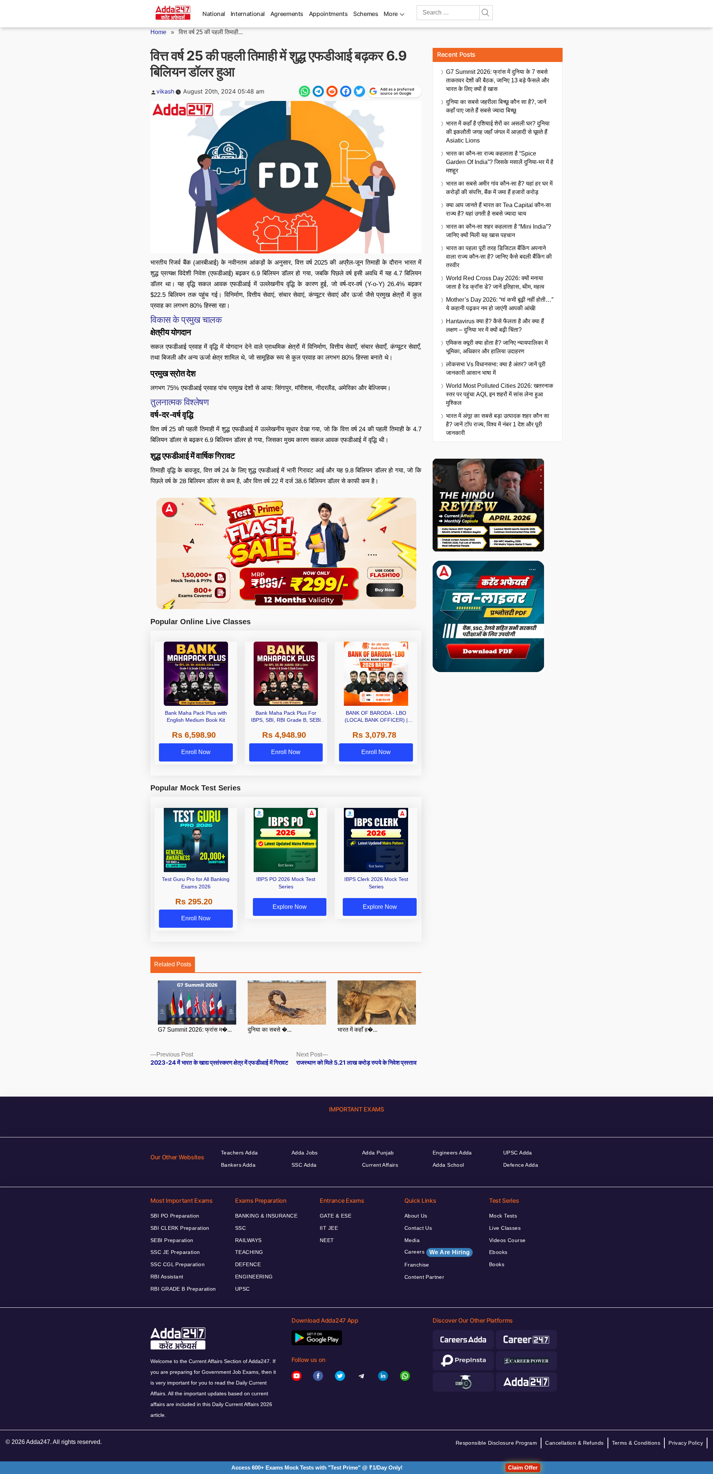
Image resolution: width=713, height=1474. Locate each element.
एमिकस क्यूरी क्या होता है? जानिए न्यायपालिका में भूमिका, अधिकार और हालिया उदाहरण (497, 347)
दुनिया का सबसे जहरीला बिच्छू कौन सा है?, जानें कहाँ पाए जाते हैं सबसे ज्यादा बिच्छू (496, 106)
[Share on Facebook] (345, 91)
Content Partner (424, 1277)
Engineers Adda (452, 1153)
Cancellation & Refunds (574, 1443)
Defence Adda (520, 1165)
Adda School (448, 1165)
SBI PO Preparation (174, 1216)
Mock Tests (503, 1216)
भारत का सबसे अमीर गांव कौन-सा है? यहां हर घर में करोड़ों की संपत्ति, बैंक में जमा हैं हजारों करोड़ (499, 187)
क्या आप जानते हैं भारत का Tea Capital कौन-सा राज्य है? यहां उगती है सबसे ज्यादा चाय (498, 209)
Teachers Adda (239, 1153)
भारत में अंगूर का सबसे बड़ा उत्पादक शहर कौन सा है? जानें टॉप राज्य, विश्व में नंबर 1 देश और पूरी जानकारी (497, 424)
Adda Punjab (378, 1153)
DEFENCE (248, 1264)
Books (496, 1264)
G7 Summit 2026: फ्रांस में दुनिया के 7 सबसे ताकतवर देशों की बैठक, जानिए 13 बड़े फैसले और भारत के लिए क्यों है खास (497, 80)
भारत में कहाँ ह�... (357, 1029)
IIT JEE (329, 1228)
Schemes (365, 13)
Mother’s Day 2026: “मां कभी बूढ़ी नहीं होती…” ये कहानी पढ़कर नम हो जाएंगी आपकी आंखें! (499, 304)
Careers (437, 1252)
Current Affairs (380, 1165)
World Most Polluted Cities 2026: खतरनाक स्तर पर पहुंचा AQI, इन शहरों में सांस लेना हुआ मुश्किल (499, 394)
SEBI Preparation (171, 1240)
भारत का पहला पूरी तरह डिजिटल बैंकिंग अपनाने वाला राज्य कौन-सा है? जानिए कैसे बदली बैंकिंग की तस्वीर (499, 256)
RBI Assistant (166, 1277)
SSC (240, 1228)
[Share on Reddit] (332, 91)
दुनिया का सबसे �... (270, 1029)
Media (412, 1240)
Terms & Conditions (636, 1443)
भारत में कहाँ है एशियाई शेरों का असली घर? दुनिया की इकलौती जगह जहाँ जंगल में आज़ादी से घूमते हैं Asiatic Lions (498, 132)
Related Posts (172, 964)
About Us (415, 1216)
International (248, 13)
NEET (327, 1240)
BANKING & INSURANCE (266, 1216)
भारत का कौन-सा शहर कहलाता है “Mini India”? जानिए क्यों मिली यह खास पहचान (498, 230)
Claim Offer (523, 1467)
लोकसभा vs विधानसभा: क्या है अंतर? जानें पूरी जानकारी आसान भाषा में (496, 368)
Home (158, 32)
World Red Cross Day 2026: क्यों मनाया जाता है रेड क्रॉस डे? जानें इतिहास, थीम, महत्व (495, 282)
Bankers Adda (238, 1165)
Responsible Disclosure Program (496, 1443)
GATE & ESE (335, 1216)
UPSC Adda (517, 1153)
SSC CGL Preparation (177, 1264)
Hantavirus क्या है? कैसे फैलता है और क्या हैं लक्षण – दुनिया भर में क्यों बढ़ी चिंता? (495, 325)
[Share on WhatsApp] (304, 91)
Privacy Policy (685, 1443)
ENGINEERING (254, 1277)
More (391, 13)
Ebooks (498, 1252)
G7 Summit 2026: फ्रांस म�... (195, 1029)
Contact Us (418, 1228)
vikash (165, 91)
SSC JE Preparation (175, 1252)
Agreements (286, 13)
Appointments (328, 13)
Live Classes (505, 1228)
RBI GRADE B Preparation (183, 1289)
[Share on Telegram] (318, 91)
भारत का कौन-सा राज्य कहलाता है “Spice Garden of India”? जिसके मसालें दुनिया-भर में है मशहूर (499, 162)
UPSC (242, 1289)
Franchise (416, 1265)
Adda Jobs (305, 1153)
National (213, 13)
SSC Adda (304, 1165)
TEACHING (249, 1252)
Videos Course (507, 1240)
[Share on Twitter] (359, 91)
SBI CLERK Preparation (179, 1228)
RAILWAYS (248, 1240)
